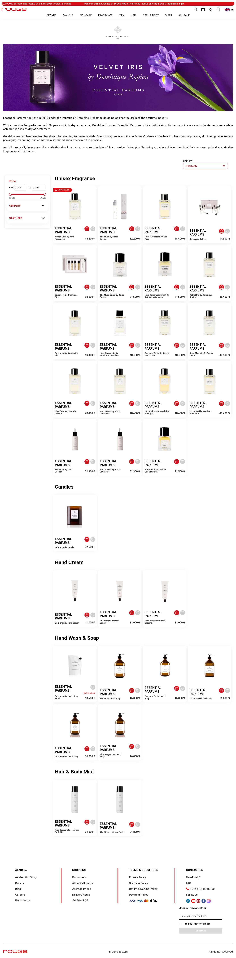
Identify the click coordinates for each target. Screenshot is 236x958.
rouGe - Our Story (26, 877)
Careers (20, 894)
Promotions (79, 877)
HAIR (133, 15)
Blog (18, 888)
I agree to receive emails (197, 923)
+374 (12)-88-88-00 (202, 888)
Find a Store (22, 900)
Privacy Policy (137, 877)
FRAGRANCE (105, 15)
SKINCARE (86, 15)
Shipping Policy (138, 883)
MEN (121, 15)
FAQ (188, 883)
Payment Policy (138, 894)
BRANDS (52, 15)
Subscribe (201, 931)
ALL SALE (184, 15)
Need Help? (193, 877)
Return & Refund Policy (143, 888)
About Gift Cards (82, 883)
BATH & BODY (151, 15)
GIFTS (168, 15)
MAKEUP (68, 15)
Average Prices (81, 888)
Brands (19, 883)
